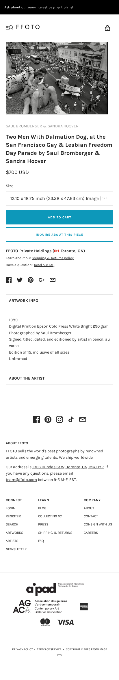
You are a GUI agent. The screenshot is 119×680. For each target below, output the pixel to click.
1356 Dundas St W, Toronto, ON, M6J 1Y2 (68, 467)
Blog (42, 508)
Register (13, 516)
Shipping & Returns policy (53, 258)
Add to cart (59, 217)
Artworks (14, 533)
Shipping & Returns (55, 533)
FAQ (41, 541)
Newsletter (16, 549)
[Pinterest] (47, 420)
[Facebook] (36, 420)
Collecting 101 (50, 516)
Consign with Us (98, 524)
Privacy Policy (22, 649)
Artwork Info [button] (23, 300)
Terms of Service (49, 649)
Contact (91, 516)
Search (12, 524)
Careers (91, 533)
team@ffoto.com (21, 479)
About (89, 508)
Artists (12, 541)
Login (10, 508)
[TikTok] (71, 420)
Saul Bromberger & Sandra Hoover (42, 126)
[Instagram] (59, 420)
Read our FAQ (44, 265)
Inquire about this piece (59, 235)
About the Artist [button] (26, 378)
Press (43, 524)
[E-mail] (82, 420)
